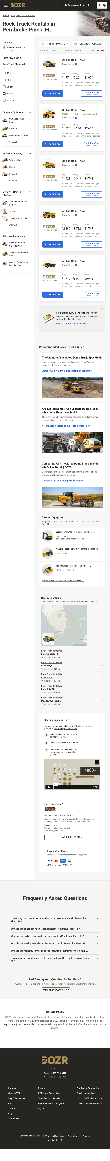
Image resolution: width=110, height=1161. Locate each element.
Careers (11, 1108)
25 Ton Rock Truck (73, 59)
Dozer (73, 566)
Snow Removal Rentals (49, 1098)
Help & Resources (16, 1098)
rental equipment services (65, 729)
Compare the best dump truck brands (62, 480)
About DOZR (14, 1093)
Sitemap (86, 1136)
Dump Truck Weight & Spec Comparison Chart (67, 370)
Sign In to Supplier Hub (87, 1093)
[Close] (102, 309)
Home (6, 15)
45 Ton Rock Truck (73, 261)
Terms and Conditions (54, 1136)
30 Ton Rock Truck (73, 110)
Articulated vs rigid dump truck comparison (66, 425)
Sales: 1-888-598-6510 (55, 1073)
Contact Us (13, 1118)
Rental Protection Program (51, 1103)
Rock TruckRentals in (51, 652)
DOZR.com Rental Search (50, 1093)
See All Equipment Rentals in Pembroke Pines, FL (63, 581)
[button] (17, 65)
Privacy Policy (74, 1136)
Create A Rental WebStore (89, 1103)
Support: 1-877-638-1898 (55, 1077)
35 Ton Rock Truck (73, 160)
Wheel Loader (77, 549)
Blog (10, 1113)
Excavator (75, 532)
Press (11, 1103)
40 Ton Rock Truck (73, 211)
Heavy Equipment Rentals (23, 15)
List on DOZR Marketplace (89, 1098)
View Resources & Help (56, 990)
